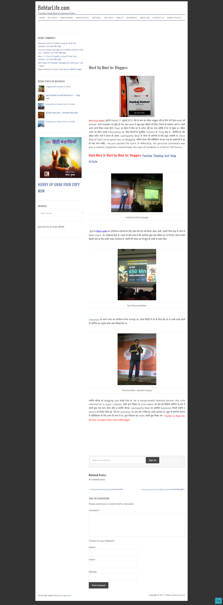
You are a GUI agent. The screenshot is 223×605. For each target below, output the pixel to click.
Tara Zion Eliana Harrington (49, 50)
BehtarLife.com (54, 7)
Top (218, 600)
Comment (94, 510)
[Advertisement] (137, 44)
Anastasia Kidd (44, 43)
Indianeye (94, 319)
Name (92, 547)
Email (92, 559)
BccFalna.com (65, 595)
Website (93, 571)
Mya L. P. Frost (44, 56)
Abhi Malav (42, 63)
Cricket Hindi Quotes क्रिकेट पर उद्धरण (67, 69)
